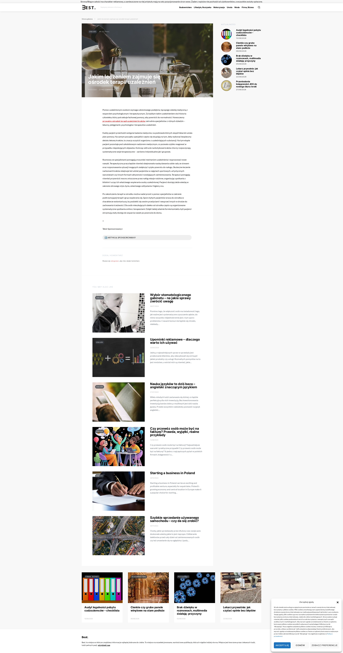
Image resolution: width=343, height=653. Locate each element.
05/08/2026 (241, 64)
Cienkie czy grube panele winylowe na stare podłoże (246, 45)
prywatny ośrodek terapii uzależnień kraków (123, 121)
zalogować (115, 261)
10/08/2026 (241, 38)
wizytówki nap (104, 645)
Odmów (300, 645)
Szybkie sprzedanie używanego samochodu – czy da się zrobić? (174, 519)
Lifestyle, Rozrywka (202, 7)
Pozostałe (183, 577)
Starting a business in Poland (172, 473)
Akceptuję (282, 645)
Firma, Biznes (248, 7)
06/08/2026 (241, 51)
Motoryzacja (219, 7)
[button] (337, 602)
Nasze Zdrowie (231, 577)
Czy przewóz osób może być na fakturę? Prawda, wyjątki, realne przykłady (174, 432)
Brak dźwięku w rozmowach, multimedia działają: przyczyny (248, 58)
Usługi (92, 32)
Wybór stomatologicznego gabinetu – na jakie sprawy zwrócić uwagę (170, 298)
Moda (237, 7)
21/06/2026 (241, 90)
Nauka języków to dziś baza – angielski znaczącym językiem (173, 385)
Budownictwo (185, 7)
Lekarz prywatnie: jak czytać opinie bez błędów (247, 71)
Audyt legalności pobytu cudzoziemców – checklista (248, 32)
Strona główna (87, 19)
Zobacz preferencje (325, 645)
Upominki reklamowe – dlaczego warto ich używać (175, 341)
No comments (108, 90)
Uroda (229, 7)
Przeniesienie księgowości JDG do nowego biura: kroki (246, 84)
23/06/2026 (241, 77)
